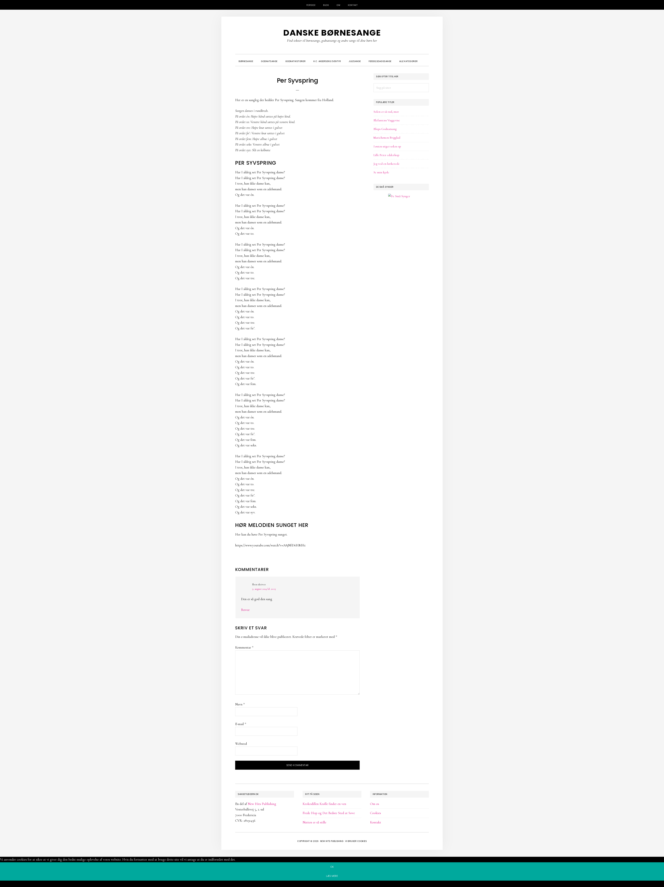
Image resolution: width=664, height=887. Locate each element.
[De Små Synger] (401, 213)
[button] (425, 58)
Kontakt (375, 822)
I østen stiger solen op (387, 146)
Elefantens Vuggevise (387, 120)
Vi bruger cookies (356, 841)
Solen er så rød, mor (386, 112)
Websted (241, 744)
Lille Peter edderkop (386, 155)
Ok (332, 867)
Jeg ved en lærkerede (387, 164)
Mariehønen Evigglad (387, 137)
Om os (374, 804)
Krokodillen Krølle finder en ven (324, 804)
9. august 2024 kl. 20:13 (264, 589)
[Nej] (332, 884)
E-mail (240, 724)
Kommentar (244, 647)
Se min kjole (381, 172)
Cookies (375, 813)
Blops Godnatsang (385, 129)
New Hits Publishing (262, 804)
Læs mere (332, 876)
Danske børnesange (332, 33)
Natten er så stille (314, 822)
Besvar (245, 610)
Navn (240, 704)
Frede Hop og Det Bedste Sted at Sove (329, 813)
